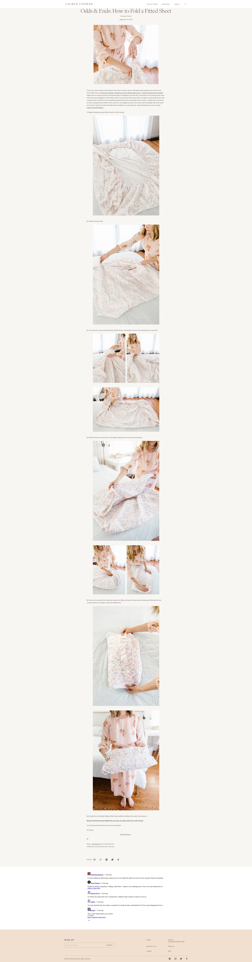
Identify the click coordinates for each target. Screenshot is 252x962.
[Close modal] (164, 458)
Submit (145, 493)
